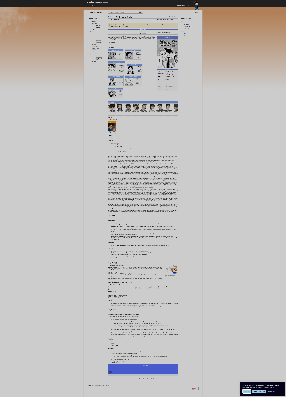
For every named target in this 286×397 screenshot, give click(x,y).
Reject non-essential (259, 391)
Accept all (246, 391)
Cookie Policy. (270, 387)
